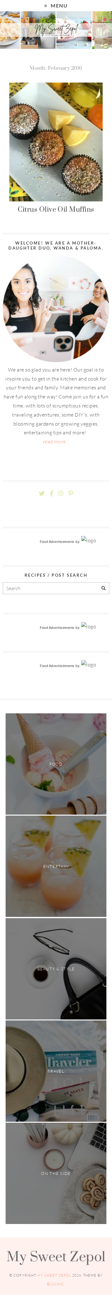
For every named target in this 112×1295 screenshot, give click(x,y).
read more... (56, 441)
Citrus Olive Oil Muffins (56, 209)
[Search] (103, 588)
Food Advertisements (57, 542)
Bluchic (55, 1284)
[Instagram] (60, 493)
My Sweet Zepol (56, 1256)
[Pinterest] (70, 493)
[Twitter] (42, 493)
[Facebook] (51, 493)
